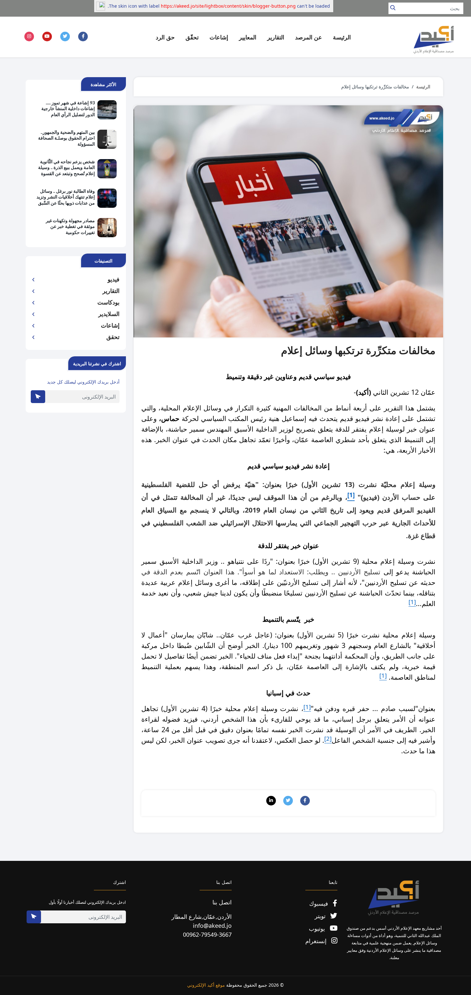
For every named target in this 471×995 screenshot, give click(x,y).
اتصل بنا (222, 902)
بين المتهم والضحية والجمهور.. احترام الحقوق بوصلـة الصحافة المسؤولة (66, 137)
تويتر (321, 916)
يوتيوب (317, 928)
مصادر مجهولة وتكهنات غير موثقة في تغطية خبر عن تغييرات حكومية (70, 226)
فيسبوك (319, 903)
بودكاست (108, 302)
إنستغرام (316, 941)
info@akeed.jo (212, 925)
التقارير (111, 291)
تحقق (113, 337)
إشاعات (110, 325)
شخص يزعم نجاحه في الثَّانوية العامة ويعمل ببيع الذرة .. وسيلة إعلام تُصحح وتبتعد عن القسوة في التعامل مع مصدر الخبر (66, 168)
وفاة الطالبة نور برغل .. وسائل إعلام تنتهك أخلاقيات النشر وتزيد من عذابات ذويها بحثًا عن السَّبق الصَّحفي (66, 197)
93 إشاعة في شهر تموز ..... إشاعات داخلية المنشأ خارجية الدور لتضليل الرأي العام (68, 108)
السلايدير (109, 314)
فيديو (114, 279)
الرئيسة (342, 37)
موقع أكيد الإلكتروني (206, 985)
